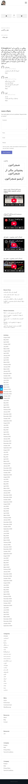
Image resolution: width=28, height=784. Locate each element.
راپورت (5, 663)
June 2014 (6, 380)
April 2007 (6, 565)
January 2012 (7, 438)
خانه (5, 733)
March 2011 (6, 461)
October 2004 (7, 623)
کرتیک (5, 679)
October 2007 (7, 551)
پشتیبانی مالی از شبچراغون (14, 171)
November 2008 (8, 524)
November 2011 (7, 443)
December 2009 (8, 495)
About (5, 717)
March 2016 (6, 362)
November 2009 (8, 497)
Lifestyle (6, 636)
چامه (5, 649)
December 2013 (7, 391)
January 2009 (7, 520)
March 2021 (6, 348)
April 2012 (6, 432)
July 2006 (6, 585)
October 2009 (7, 499)
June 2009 (6, 508)
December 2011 (7, 441)
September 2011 (7, 447)
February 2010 (7, 490)
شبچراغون (14, 165)
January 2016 (7, 366)
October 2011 (7, 445)
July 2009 (6, 506)
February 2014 (7, 389)
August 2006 (7, 583)
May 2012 (6, 430)
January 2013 (7, 412)
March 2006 (7, 594)
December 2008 (8, 522)
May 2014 (6, 382)
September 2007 (8, 553)
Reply (6, 73)
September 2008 (8, 529)
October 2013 (7, 396)
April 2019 (6, 353)
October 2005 (7, 603)
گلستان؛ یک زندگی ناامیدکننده (10, 292)
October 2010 (7, 472)
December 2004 (8, 619)
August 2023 (7, 337)
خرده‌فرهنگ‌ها (7, 651)
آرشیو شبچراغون (14, 178)
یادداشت (5, 690)
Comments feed (8, 705)
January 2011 (7, 466)
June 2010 (6, 481)
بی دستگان (6, 645)
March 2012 (6, 434)
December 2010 (7, 468)
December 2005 (8, 598)
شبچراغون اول (7, 297)
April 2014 (6, 384)
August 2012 (7, 423)
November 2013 (7, 393)
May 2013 (6, 403)
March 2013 (6, 407)
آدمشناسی (6, 638)
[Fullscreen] (22, 205)
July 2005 (6, 607)
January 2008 (7, 544)
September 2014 (8, 378)
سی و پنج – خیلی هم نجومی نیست (11, 294)
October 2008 (7, 526)
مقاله (5, 681)
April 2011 (6, 459)
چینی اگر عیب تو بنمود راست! (14, 313)
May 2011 (6, 457)
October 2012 (7, 418)
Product (5, 745)
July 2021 (6, 346)
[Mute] (20, 205)
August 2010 (7, 477)
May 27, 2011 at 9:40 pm (10, 68)
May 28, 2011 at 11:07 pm (10, 79)
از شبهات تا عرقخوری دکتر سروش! (13, 315)
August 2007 (7, 556)
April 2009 (6, 513)
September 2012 (8, 421)
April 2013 (6, 405)
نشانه (5, 685)
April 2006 (6, 592)
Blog (5, 719)
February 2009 (7, 517)
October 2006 (7, 578)
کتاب (5, 676)
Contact (6, 722)
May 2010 (6, 484)
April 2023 (6, 342)
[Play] (5, 205)
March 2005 (7, 616)
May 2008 (6, 535)
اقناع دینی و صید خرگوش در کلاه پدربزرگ (12, 326)
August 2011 (6, 450)
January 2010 (7, 493)
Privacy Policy (7, 749)
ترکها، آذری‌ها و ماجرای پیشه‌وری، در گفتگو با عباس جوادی (14, 302)
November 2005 (8, 601)
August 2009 (7, 504)
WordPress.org (7, 707)
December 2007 (8, 547)
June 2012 (6, 427)
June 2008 (6, 533)
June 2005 (6, 610)
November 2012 (7, 416)
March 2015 (6, 369)
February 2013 (7, 409)
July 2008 (6, 531)
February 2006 (7, 596)
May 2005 (6, 612)
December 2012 (7, 414)
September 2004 (8, 625)
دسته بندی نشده (7, 654)
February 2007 (7, 569)
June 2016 (6, 357)
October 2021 (7, 344)
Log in (5, 700)
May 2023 (6, 339)
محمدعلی (7, 67)
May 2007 (6, 562)
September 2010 (8, 475)
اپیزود (5, 640)
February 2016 (7, 364)
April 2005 (6, 614)
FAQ (5, 747)
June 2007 (6, 560)
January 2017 (7, 355)
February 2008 (7, 542)
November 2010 (8, 470)
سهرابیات (6, 665)
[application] (14, 200)
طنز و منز (6, 669)
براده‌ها (5, 642)
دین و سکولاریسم (8, 660)
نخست (5, 683)
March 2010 (6, 488)
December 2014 (7, 373)
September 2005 (8, 605)
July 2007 (6, 558)
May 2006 (6, 589)
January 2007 (7, 571)
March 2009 (7, 515)
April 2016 (6, 360)
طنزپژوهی (6, 672)
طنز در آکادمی (5, 30)
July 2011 (6, 452)
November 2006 (8, 576)
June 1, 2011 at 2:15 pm (10, 94)
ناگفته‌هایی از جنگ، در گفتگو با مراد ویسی (13, 299)
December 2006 (8, 574)
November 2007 (8, 549)
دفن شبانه (5, 37)
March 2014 (6, 387)
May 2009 (6, 511)
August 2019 (7, 351)
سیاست (5, 667)
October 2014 (7, 375)
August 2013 (7, 398)
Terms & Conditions (8, 752)
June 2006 (6, 587)
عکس (5, 674)
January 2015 (7, 371)
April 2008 (6, 538)
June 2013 (6, 400)
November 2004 (8, 621)
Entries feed (7, 702)
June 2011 (6, 454)
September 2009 (8, 502)
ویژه (5, 688)
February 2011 (7, 463)
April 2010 (6, 486)
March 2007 (7, 567)
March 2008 (7, 540)
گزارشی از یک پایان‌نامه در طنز (13, 319)
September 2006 (8, 580)
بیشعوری (6, 647)
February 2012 (7, 436)
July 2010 (6, 479)
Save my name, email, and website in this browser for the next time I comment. (15, 147)
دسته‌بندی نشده (7, 656)
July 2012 (6, 425)
